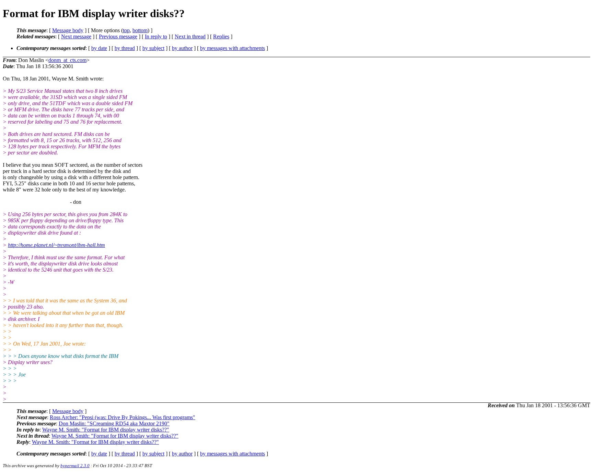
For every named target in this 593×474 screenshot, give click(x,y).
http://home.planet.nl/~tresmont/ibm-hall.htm (56, 245)
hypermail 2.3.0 (75, 465)
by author (182, 48)
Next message (76, 36)
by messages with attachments (232, 48)
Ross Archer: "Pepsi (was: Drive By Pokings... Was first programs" (122, 417)
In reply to (156, 36)
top (126, 30)
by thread (125, 48)
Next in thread (190, 36)
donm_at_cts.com (67, 60)
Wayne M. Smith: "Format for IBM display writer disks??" (105, 430)
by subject (153, 48)
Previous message (118, 36)
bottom (140, 30)
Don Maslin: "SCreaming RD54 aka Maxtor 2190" (114, 423)
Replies (221, 36)
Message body (67, 30)
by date (99, 48)
